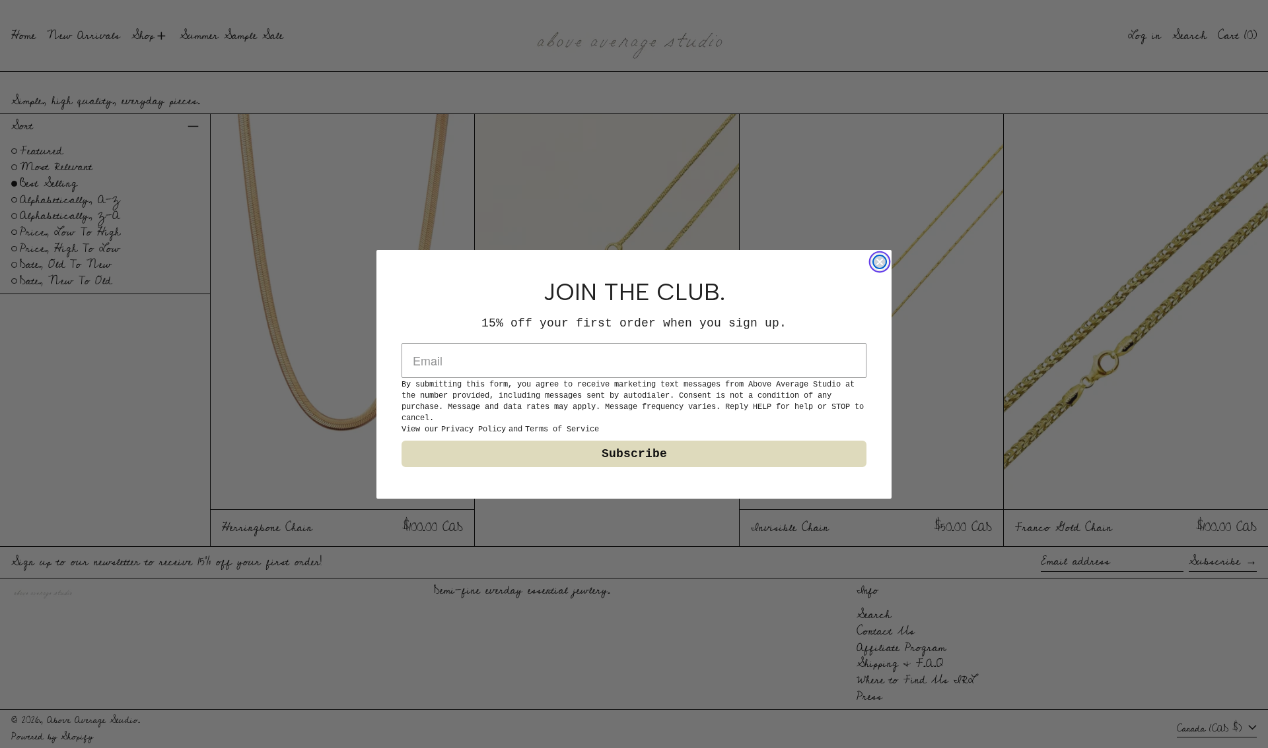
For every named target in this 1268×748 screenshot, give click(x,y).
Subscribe (634, 453)
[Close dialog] (879, 261)
